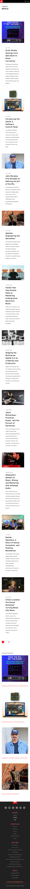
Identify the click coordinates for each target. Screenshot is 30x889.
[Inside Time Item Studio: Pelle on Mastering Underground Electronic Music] (13, 297)
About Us (15, 826)
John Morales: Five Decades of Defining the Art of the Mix (15, 758)
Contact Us (15, 829)
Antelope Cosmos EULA (15, 857)
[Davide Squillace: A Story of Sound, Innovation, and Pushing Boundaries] (13, 545)
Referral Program (15, 836)
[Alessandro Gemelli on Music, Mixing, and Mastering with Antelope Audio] (13, 482)
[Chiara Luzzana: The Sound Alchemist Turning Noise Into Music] (13, 607)
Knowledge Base (15, 873)
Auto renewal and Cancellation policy (15, 859)
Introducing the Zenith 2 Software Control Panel (13, 721)
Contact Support (15, 875)
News (15, 838)
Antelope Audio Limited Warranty (15, 866)
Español (15, 815)
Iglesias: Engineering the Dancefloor (10, 794)
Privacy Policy (15, 845)
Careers (15, 831)
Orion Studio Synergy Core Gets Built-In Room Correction (15, 685)
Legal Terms (15, 842)
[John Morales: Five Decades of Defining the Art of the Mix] (13, 181)
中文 (15, 820)
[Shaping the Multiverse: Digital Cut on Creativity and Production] (13, 359)
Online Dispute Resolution (15, 864)
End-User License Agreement (15, 854)
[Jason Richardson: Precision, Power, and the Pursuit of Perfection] (13, 420)
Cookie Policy (15, 852)
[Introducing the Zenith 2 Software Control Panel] (13, 121)
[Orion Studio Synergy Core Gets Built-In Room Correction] (13, 54)
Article (5, 23)
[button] (28, 1)
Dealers (15, 833)
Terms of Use (15, 847)
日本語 (15, 817)
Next (9, 642)
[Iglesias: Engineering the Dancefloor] (13, 237)
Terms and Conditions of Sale (15, 849)
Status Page (15, 878)
